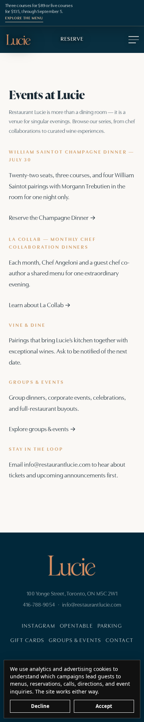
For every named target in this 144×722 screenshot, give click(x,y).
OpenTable (76, 626)
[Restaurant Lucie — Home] (18, 40)
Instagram (38, 626)
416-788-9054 (39, 605)
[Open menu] (132, 40)
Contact (120, 641)
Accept (104, 706)
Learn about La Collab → (40, 305)
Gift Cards (27, 641)
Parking (109, 626)
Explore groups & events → (42, 429)
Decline (40, 706)
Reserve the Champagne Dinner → (52, 218)
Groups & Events (75, 641)
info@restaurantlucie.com (57, 465)
